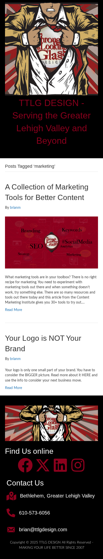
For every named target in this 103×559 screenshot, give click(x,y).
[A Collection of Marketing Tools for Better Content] (51, 242)
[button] (25, 465)
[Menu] (51, 151)
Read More (13, 310)
